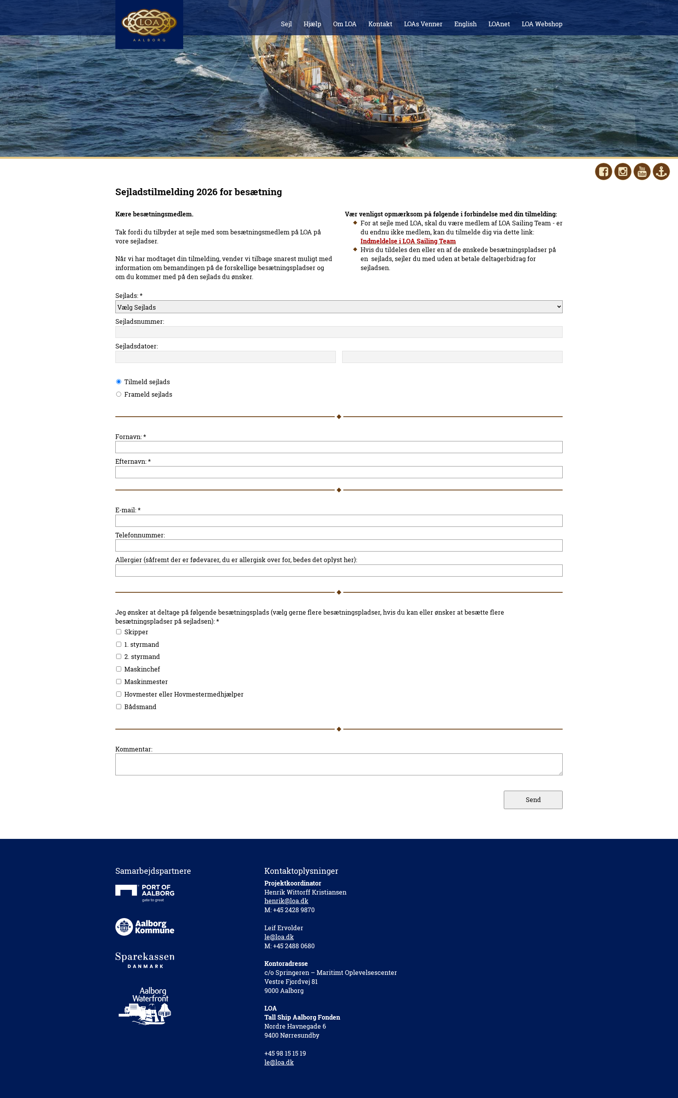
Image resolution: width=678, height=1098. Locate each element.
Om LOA (345, 24)
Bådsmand (140, 706)
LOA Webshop (542, 24)
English (465, 24)
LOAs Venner (423, 24)
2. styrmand (142, 656)
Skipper (136, 632)
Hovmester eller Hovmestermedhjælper (184, 694)
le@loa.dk (279, 937)
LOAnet (499, 24)
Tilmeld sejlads (147, 381)
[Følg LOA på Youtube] (642, 171)
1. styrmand (141, 644)
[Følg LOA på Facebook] (603, 171)
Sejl (286, 24)
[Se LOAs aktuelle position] (661, 171)
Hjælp (312, 24)
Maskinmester (146, 681)
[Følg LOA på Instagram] (623, 171)
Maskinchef (142, 669)
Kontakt (380, 24)
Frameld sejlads (148, 394)
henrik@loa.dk (286, 901)
